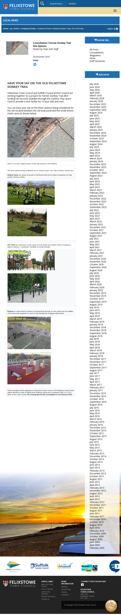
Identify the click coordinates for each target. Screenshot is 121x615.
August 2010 (96, 524)
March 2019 (96, 318)
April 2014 (95, 467)
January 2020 (96, 290)
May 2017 (95, 378)
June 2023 (95, 181)
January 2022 (96, 224)
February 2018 (97, 353)
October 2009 (97, 536)
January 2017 (96, 390)
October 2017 (97, 364)
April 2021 (95, 247)
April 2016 (95, 416)
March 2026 (96, 95)
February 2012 (97, 502)
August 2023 (96, 175)
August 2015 (96, 439)
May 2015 (95, 447)
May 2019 (95, 313)
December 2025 (98, 104)
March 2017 (96, 384)
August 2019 (96, 304)
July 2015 (94, 441)
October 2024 (97, 138)
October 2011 (97, 507)
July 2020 (94, 273)
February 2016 (97, 421)
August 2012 (96, 493)
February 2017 (97, 387)
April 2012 (95, 499)
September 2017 (98, 367)
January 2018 (96, 355)
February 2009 (97, 547)
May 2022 (95, 215)
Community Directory (45, 593)
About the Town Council (47, 585)
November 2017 (98, 361)
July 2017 (94, 373)
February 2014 (97, 470)
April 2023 (95, 187)
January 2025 (96, 129)
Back (110, 29)
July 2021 (94, 238)
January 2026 (96, 101)
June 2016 (95, 410)
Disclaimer (65, 595)
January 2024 (96, 161)
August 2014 (96, 461)
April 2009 (95, 545)
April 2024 (95, 155)
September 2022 (98, 207)
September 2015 (98, 436)
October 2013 (97, 476)
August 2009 (96, 539)
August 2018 (96, 335)
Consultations (28, 29)
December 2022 (98, 198)
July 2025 (94, 115)
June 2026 (95, 86)
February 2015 (97, 453)
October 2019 (97, 298)
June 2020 (95, 275)
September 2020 (98, 267)
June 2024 (95, 149)
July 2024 (94, 146)
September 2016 (98, 401)
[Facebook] (82, 584)
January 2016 (96, 424)
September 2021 (98, 232)
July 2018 (94, 338)
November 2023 (98, 167)
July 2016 (94, 407)
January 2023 (96, 195)
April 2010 (95, 527)
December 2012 (98, 490)
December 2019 (98, 293)
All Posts (14, 29)
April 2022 (95, 218)
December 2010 (98, 519)
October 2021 (97, 230)
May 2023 (95, 184)
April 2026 (95, 92)
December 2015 (98, 427)
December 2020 (98, 258)
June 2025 (95, 118)
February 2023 (97, 192)
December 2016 (98, 393)
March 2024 (96, 158)
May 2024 (95, 152)
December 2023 (98, 164)
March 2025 (96, 126)
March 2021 (96, 250)
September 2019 (98, 301)
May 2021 (95, 244)
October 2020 (97, 264)
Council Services (47, 589)
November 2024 (98, 135)
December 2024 (98, 132)
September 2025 (98, 109)
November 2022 (98, 201)
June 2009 (95, 542)
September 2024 (98, 141)
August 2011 (96, 510)
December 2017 (98, 358)
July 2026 (94, 83)
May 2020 (95, 278)
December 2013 (98, 473)
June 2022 (95, 212)
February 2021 (97, 252)
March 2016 (96, 418)
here (12, 163)
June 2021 (95, 241)
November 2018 (98, 330)
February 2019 (97, 321)
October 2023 (97, 169)
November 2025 (98, 106)
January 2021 (96, 255)
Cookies (64, 592)
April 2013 (95, 484)
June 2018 (95, 341)
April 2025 (95, 124)
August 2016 (96, 404)
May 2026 (95, 89)
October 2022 (97, 204)
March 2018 (96, 350)
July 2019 (94, 307)
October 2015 (97, 433)
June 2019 (95, 310)
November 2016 (98, 396)
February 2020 (97, 287)
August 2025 (96, 112)
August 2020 (96, 270)
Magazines (95, 55)
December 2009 (98, 533)
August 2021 (96, 235)
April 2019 (95, 316)
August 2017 (96, 370)
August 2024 (96, 144)
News (92, 58)
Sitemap (64, 587)
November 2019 (98, 295)
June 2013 (95, 481)
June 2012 (95, 496)
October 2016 (97, 398)
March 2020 (96, 284)
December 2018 (98, 327)
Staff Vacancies (97, 61)
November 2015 (98, 430)
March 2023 (96, 189)
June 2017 (95, 375)
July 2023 (94, 178)
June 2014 (95, 464)
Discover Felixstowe (48, 596)
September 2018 (98, 333)
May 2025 (95, 121)
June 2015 (95, 444)
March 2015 (96, 450)
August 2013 (96, 479)
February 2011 (97, 516)
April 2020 (95, 281)
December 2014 (98, 456)
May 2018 (95, 344)
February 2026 (97, 98)
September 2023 (98, 172)
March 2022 (96, 221)
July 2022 (94, 210)
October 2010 (97, 522)
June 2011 (95, 513)
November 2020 (98, 261)
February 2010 (97, 530)
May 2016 (95, 413)
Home (5, 29)
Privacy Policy (66, 589)
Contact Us (45, 599)
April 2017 (95, 381)
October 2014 (97, 459)
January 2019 (96, 324)
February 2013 (97, 487)
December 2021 (98, 227)
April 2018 (95, 347)
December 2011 (98, 504)
